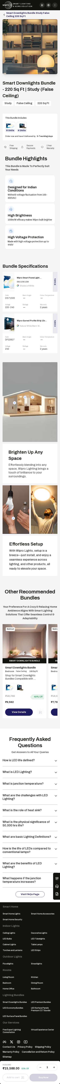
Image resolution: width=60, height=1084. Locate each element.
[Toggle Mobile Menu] (54, 5)
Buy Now (43, 1077)
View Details (19, 712)
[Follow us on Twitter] (11, 1042)
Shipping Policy (43, 1047)
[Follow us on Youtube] (26, 1042)
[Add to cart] (40, 712)
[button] (42, 5)
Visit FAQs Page (30, 894)
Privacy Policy (25, 1047)
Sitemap (7, 1057)
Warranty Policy (11, 1052)
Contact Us (9, 1047)
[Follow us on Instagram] (18, 1042)
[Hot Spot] (14, 402)
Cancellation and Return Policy (38, 1052)
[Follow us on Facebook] (4, 1042)
